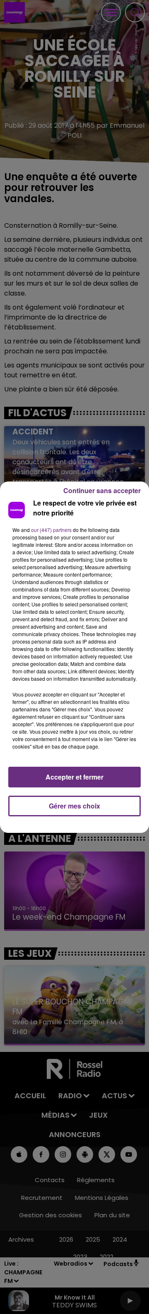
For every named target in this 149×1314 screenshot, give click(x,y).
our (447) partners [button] (51, 529)
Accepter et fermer (74, 777)
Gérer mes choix (74, 806)
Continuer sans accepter (102, 490)
